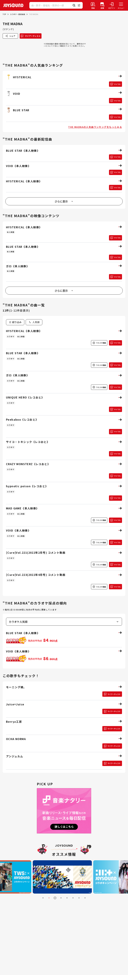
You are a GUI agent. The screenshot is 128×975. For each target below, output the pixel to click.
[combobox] (34, 322)
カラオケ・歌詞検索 (17, 14)
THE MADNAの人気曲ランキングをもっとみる (95, 127)
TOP (4, 14)
